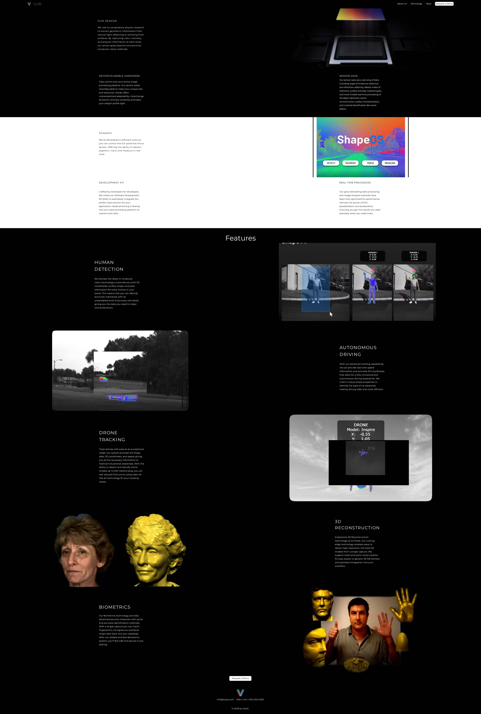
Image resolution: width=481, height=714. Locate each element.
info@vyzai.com (225, 699)
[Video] (24, 1)
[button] (143, 392)
